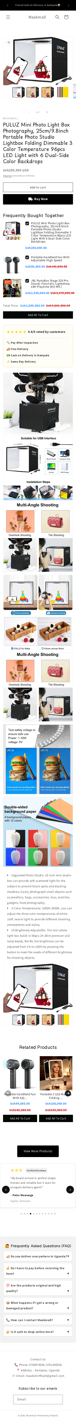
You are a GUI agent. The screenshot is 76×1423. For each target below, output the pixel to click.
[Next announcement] (68, 5)
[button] (8, 17)
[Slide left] (29, 112)
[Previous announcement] (7, 5)
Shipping (7, 175)
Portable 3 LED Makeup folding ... (56, 1096)
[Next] (68, 1093)
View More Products (38, 1151)
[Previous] (8, 1093)
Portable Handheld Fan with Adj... (20, 1096)
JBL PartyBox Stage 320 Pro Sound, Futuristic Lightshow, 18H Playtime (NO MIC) (50, 284)
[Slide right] (47, 112)
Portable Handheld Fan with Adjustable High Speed (50, 258)
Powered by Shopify (47, 1415)
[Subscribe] (58, 1399)
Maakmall (31, 1415)
